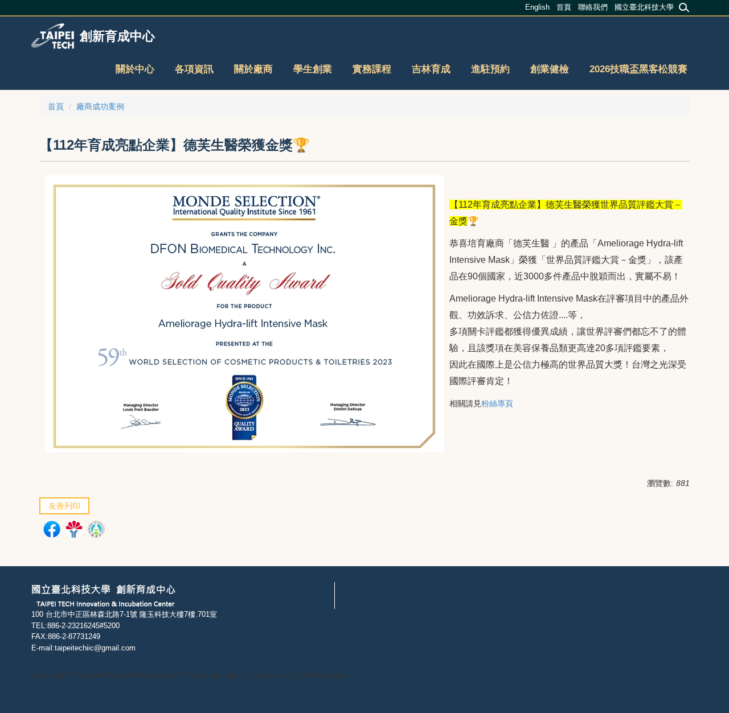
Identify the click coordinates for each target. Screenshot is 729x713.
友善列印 (64, 505)
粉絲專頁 (497, 403)
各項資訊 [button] (194, 69)
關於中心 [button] (135, 69)
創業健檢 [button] (549, 69)
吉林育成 (431, 69)
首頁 (56, 106)
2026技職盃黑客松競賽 (638, 69)
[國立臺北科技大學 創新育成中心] (103, 594)
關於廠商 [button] (253, 69)
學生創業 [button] (312, 69)
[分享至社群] (53, 531)
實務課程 (372, 69)
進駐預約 (490, 69)
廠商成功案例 (100, 106)
